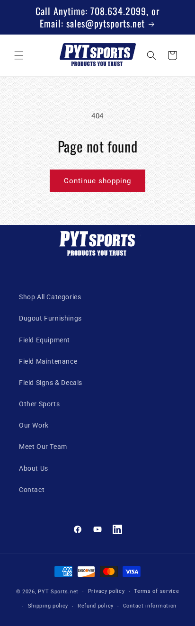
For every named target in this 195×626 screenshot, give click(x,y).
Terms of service (156, 591)
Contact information (150, 606)
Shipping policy (48, 606)
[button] (19, 55)
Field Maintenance (48, 361)
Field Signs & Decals (50, 382)
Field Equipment (44, 340)
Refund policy (96, 606)
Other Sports (39, 404)
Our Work (34, 425)
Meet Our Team (43, 446)
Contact (31, 489)
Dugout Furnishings (50, 318)
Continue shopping (97, 181)
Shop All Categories (50, 297)
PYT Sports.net (58, 592)
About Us (33, 468)
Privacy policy (106, 591)
